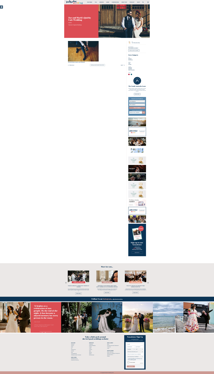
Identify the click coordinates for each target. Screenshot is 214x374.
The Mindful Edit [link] (74, 353)
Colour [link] (90, 348)
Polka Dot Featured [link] (78, 282)
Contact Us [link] (109, 346)
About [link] (108, 344)
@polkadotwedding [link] (117, 299)
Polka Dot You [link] (107, 282)
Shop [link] (138, 2)
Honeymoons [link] (115, 2)
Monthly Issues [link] (91, 354)
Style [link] (90, 350)
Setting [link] (90, 352)
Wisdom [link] (101, 2)
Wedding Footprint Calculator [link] (76, 354)
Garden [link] (129, 64)
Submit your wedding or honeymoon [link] (113, 353)
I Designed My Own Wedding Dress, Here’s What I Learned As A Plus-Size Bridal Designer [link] (107, 286)
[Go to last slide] (66, 283)
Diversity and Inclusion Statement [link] (113, 345)
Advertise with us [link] (110, 354)
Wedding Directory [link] (74, 358)
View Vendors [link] (137, 107)
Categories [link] (91, 344)
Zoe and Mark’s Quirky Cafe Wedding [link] (76, 62)
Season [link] (90, 353)
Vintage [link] (130, 58)
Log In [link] (108, 348)
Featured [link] (89, 2)
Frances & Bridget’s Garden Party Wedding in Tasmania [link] (78, 286)
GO (143, 112)
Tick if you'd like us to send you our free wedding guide (135, 359)
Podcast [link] (132, 2)
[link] (1, 7)
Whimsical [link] (130, 59)
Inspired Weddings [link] (77, 24)
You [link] (96, 2)
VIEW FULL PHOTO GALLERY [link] (133, 50)
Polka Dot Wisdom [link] (135, 282)
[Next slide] (148, 283)
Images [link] (90, 346)
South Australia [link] (131, 69)
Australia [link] (130, 68)
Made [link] (107, 2)
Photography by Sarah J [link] (133, 47)
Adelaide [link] (130, 67)
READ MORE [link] (137, 94)
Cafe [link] (129, 63)
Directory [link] (124, 2)
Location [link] (90, 349)
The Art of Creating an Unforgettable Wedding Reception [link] (135, 286)
